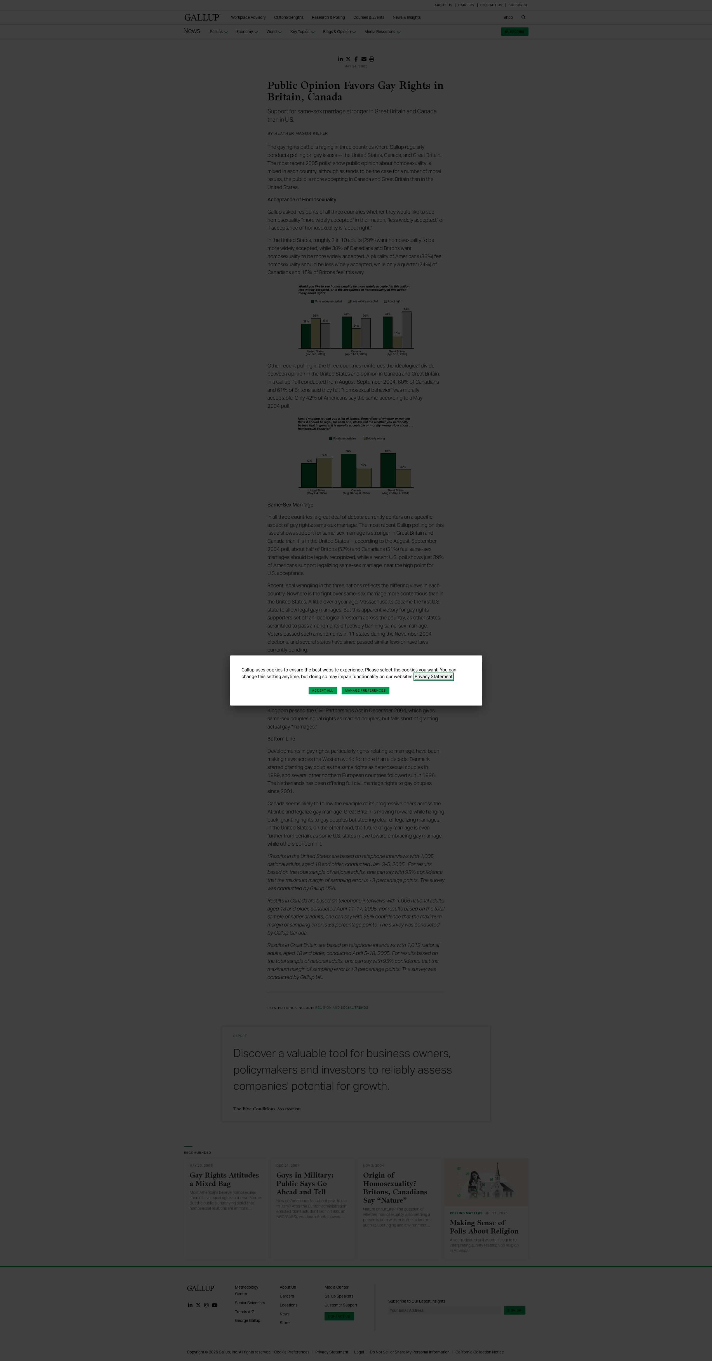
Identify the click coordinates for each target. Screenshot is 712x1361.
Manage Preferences (365, 690)
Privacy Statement (434, 677)
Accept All (322, 690)
